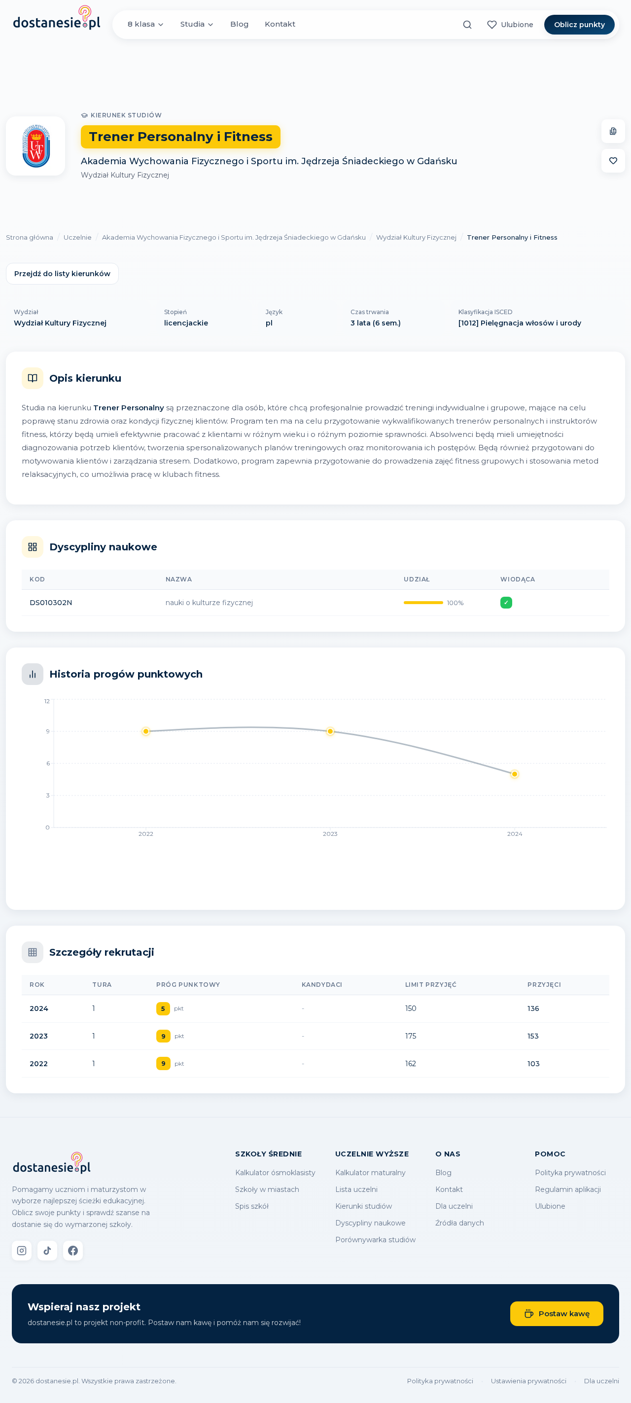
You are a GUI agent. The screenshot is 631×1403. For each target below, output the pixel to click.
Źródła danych (459, 1223)
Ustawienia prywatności (528, 1381)
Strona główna (29, 237)
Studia (192, 24)
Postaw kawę (564, 1313)
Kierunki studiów (363, 1206)
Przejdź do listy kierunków (62, 273)
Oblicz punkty (579, 24)
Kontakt (280, 24)
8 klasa (141, 24)
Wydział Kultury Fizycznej (125, 175)
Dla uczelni (454, 1206)
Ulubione (550, 1206)
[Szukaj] (467, 25)
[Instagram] (22, 1250)
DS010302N (51, 602)
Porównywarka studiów (375, 1239)
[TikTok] (47, 1250)
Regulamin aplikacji (568, 1189)
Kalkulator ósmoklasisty (275, 1172)
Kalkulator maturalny (370, 1172)
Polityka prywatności (570, 1172)
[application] (315, 771)
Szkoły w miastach (267, 1189)
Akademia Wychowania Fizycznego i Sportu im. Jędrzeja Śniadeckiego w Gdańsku (269, 161)
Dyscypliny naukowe (370, 1223)
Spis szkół (252, 1206)
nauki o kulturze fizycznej (209, 602)
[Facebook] (73, 1250)
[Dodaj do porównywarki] (613, 131)
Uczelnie (78, 237)
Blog (239, 24)
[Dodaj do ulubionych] (613, 161)
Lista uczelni (356, 1189)
